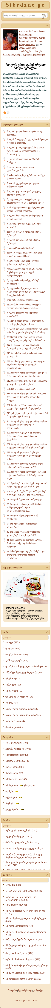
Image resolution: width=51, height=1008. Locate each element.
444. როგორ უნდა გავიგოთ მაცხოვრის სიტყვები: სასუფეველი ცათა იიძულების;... (27, 424)
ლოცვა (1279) (13, 642)
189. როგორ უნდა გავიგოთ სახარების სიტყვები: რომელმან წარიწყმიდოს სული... (26, 475)
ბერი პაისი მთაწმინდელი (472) (22, 959)
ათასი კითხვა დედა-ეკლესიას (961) (25, 848)
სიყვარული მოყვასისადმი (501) (23, 715)
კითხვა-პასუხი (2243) (17, 761)
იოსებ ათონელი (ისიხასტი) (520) (23, 891)
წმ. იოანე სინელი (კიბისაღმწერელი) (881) (26, 919)
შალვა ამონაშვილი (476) (19, 953)
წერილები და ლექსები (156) (21, 830)
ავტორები (11, 797)
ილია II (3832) (13, 885)
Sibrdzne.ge (25, 5)
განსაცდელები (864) (16, 660)
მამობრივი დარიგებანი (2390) (22, 842)
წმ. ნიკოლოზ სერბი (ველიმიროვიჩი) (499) (26, 947)
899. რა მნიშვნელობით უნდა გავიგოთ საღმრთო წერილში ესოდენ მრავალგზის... (26, 364)
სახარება (37, 51)
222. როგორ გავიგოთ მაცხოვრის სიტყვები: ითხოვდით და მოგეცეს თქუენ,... (24, 455)
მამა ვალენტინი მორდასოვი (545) (24, 939)
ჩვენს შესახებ (25, 990)
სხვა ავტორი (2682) (16, 905)
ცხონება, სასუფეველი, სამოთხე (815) (26, 666)
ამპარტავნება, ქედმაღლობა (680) (24, 672)
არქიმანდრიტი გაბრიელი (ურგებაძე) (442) (26, 966)
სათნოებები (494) (15, 721)
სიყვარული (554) (14, 691)
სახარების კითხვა (12, 55)
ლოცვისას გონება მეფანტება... (22, 300)
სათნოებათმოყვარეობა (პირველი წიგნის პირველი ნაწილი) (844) (24, 856)
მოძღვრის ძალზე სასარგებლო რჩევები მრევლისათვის (32, 41)
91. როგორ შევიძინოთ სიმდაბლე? (24, 499)
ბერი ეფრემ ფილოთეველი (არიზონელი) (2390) (20, 898)
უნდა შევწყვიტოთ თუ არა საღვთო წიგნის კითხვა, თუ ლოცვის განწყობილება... (24, 272)
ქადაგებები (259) (14, 773)
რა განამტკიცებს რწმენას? (20, 248)
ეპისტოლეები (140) (16, 779)
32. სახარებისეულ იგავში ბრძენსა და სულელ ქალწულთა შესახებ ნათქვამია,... (25, 554)
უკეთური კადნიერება (34, 55)
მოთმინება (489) (14, 727)
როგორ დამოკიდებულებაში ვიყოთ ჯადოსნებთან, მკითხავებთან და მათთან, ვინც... (25, 150)
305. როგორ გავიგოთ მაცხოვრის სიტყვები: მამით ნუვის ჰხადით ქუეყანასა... (24, 436)
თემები (10, 791)
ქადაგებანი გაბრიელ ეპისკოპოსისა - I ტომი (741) (27, 863)
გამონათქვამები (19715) (18, 749)
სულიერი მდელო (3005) (18, 836)
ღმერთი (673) (13, 678)
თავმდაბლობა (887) (16, 654)
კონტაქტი (38, 990)
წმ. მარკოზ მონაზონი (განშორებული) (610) (26, 933)
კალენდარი (13, 809)
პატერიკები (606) (14, 767)
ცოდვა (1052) (12, 648)
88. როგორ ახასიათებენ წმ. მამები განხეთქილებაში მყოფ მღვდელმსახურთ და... (24, 507)
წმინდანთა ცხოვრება (20, 785)
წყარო (6, 820)
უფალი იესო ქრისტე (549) (19, 697)
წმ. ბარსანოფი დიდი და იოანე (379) (25, 973)
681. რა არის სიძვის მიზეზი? (21, 389)
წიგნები (10, 803)
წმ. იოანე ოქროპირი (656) (19, 926)
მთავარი (8, 737)
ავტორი (7, 875)
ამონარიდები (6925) (16, 755)
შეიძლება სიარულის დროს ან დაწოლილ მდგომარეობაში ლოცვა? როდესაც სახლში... (26, 291)
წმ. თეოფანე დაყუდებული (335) (23, 979)
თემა (6, 632)
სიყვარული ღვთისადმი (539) (21, 709)
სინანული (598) (13, 684)
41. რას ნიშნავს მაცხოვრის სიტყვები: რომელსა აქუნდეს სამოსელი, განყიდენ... (25, 543)
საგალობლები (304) (16, 742)
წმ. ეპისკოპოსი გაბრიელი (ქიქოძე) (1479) (25, 912)
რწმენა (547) (12, 703)
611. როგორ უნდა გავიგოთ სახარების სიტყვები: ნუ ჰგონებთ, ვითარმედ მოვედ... (26, 397)
